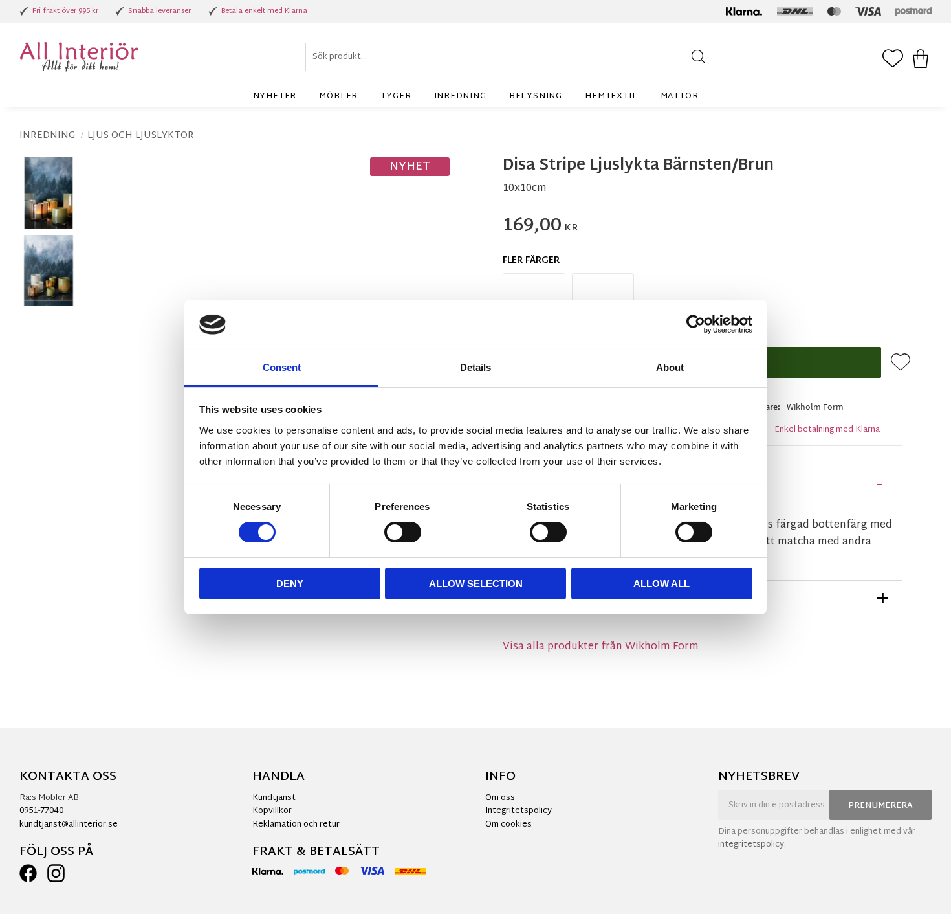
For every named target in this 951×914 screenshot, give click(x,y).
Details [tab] (475, 367)
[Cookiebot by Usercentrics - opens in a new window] (695, 324)
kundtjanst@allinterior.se (68, 824)
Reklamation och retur (296, 824)
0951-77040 (41, 811)
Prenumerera (880, 806)
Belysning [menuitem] (535, 96)
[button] (892, 59)
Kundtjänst (274, 798)
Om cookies (508, 824)
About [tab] (670, 367)
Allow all (661, 583)
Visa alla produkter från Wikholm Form (601, 647)
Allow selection (476, 583)
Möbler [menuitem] (338, 96)
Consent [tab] (282, 367)
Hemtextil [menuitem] (611, 96)
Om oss (500, 798)
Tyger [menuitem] (395, 96)
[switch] (402, 532)
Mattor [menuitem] (680, 96)
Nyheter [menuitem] (275, 96)
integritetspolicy (751, 845)
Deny (289, 583)
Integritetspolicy (518, 811)
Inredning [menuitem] (460, 96)
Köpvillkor (272, 811)
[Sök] (698, 57)
